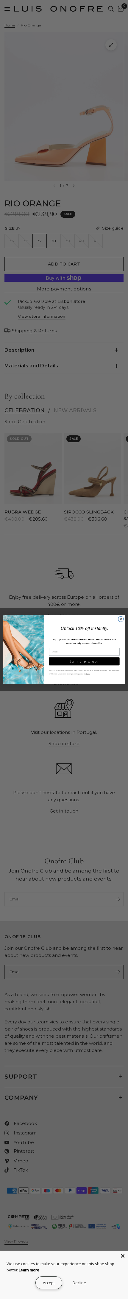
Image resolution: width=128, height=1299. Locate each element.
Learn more (29, 1270)
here (88, 674)
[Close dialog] (121, 619)
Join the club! (84, 661)
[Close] (123, 1256)
